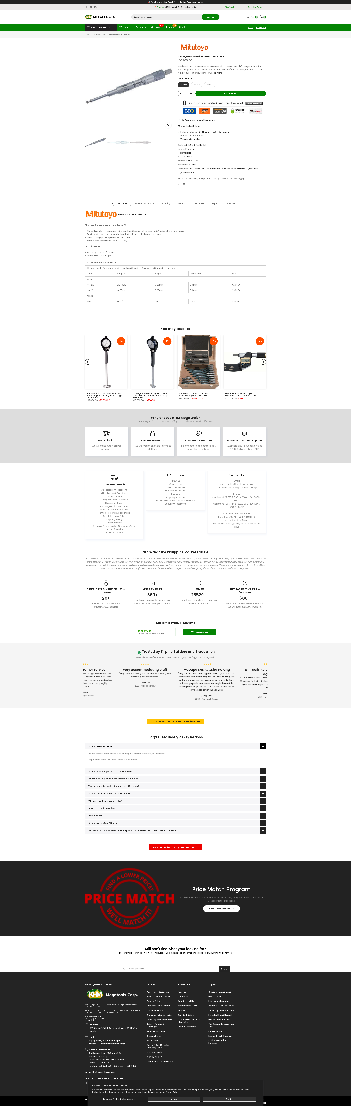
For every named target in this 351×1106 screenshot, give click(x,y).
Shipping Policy (114, 519)
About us (175, 480)
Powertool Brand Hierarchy (220, 1015)
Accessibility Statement (114, 489)
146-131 (209, 84)
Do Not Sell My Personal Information (175, 500)
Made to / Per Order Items (114, 509)
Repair (215, 203)
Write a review (199, 632)
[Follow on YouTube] (91, 7)
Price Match (199, 203)
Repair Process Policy (114, 516)
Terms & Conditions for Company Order (114, 526)
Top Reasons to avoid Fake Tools (221, 1025)
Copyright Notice (175, 497)
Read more (216, 73)
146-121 (196, 84)
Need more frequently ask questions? (175, 847)
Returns (181, 203)
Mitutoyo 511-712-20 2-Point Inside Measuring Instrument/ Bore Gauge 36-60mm (150, 395)
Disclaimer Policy (114, 503)
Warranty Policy (114, 532)
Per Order (230, 203)
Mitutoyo (189, 149)
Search (224, 969)
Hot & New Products (210, 168)
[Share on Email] (184, 184)
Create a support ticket (219, 992)
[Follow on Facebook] (86, 7)
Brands (142, 27)
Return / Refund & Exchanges (114, 512)
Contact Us (175, 484)
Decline (229, 1099)
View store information (190, 139)
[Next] (263, 362)
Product (127, 27)
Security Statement (175, 503)
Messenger (109, 1072)
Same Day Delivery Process (221, 1010)
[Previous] (87, 362)
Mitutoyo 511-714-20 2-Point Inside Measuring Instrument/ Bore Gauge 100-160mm (104, 395)
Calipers (187, 152)
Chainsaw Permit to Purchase (217, 1041)
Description (122, 203)
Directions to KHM (175, 487)
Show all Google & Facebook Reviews (173, 721)
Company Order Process (114, 499)
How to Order (214, 996)
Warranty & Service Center (221, 1006)
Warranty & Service (144, 203)
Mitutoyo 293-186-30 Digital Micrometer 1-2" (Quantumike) (240, 394)
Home (87, 35)
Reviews (175, 494)
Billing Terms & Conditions (114, 493)
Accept (174, 1099)
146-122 (183, 84)
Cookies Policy (114, 496)
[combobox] (167, 17)
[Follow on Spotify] (95, 7)
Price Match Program (220, 908)
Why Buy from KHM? (175, 490)
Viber (100, 1072)
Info (184, 27)
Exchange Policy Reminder (114, 506)
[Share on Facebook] (179, 184)
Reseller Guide (215, 1031)
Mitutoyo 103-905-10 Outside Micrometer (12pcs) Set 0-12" (193, 394)
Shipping (166, 203)
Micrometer (242, 168)
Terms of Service (114, 529)
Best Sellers (194, 168)
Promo (158, 27)
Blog (172, 27)
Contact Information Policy (160, 1061)
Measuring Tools (228, 168)
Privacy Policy (172, 1092)
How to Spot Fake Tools (219, 1020)
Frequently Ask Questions (220, 1036)
